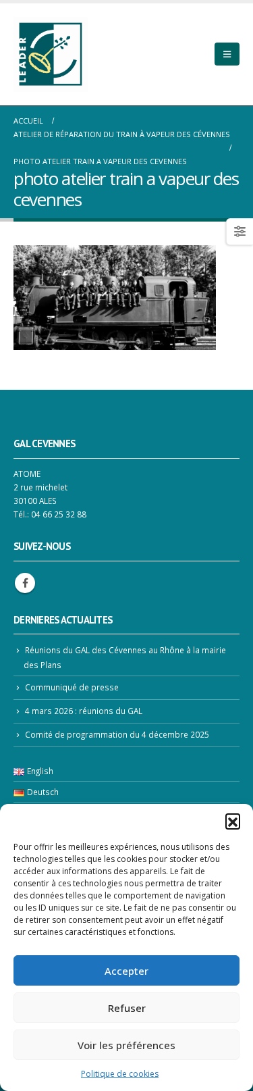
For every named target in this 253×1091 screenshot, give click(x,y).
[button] (233, 821)
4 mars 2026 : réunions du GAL (83, 710)
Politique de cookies (120, 1074)
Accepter (126, 971)
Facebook (25, 583)
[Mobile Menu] (227, 54)
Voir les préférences (126, 1045)
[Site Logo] (50, 54)
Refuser (127, 1008)
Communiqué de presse (72, 687)
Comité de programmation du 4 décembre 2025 (117, 734)
